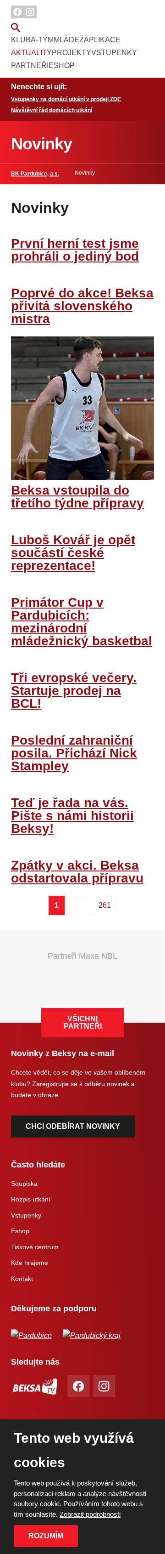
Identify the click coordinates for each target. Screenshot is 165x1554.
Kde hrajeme (29, 1262)
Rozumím (45, 1536)
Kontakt (22, 1278)
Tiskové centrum (35, 1247)
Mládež (69, 40)
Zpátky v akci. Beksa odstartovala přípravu (77, 871)
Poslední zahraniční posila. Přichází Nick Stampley (74, 753)
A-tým (42, 40)
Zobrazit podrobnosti (90, 1514)
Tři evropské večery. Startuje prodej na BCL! (74, 691)
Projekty (71, 53)
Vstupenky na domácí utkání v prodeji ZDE (66, 99)
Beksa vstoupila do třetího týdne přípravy (77, 496)
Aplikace (102, 40)
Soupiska (24, 1183)
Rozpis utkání (30, 1199)
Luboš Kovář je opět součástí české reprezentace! (73, 553)
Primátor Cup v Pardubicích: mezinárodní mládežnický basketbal (81, 621)
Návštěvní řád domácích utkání (51, 110)
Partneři (30, 65)
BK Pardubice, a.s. (35, 174)
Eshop (62, 65)
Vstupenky (114, 53)
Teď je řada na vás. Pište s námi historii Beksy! (72, 816)
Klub (21, 40)
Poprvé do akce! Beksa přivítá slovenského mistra (82, 306)
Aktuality (31, 53)
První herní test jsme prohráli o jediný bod (75, 249)
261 (105, 905)
